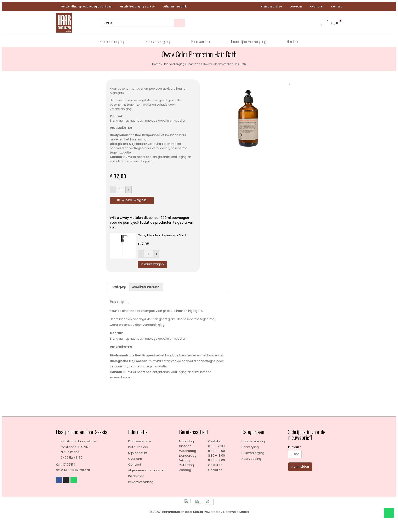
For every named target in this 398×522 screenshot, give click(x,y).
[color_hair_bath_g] (248, 120)
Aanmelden (300, 467)
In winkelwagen (132, 200)
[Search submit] (179, 23)
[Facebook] (59, 480)
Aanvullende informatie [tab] (145, 287)
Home (156, 64)
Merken (292, 41)
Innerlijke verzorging (248, 41)
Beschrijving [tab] (119, 287)
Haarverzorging (112, 41)
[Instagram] (66, 480)
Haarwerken (200, 41)
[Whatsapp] (73, 480)
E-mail (294, 447)
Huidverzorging (158, 41)
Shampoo (193, 64)
